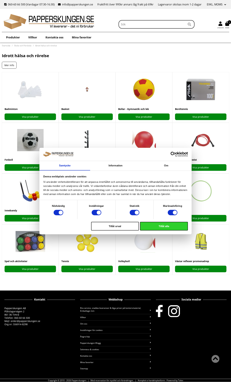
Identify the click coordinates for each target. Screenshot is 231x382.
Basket (65, 109)
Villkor (32, 37)
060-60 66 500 (16, 4)
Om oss (83, 323)
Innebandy (11, 210)
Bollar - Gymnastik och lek (133, 109)
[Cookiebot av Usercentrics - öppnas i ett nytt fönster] (173, 154)
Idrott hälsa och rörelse (46, 45)
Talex (180, 380)
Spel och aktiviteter (16, 261)
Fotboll (9, 159)
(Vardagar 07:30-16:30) (29, 4)
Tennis (65, 261)
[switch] (96, 212)
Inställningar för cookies (91, 330)
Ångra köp (85, 336)
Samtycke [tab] (65, 165)
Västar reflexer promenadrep (192, 261)
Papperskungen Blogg (90, 343)
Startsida (6, 45)
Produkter (13, 37)
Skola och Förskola (22, 45)
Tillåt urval (115, 226)
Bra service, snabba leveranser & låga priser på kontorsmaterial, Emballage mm (110, 309)
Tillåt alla (164, 226)
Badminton (11, 109)
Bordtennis (181, 109)
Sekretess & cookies (89, 349)
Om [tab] (166, 165)
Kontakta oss (54, 37)
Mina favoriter (81, 37)
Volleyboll (124, 261)
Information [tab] (115, 165)
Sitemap (84, 368)
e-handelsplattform (156, 380)
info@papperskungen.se (77, 4)
